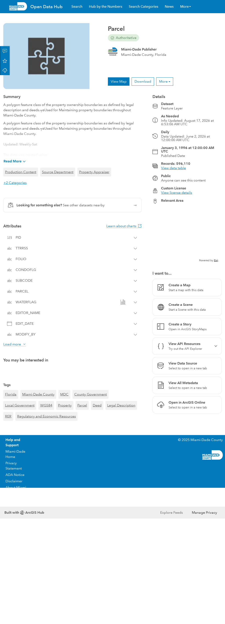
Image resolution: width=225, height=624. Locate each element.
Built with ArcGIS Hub (24, 512)
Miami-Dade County (38, 394)
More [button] (184, 6)
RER (8, 416)
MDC (64, 394)
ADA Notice (14, 475)
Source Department (57, 172)
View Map (119, 81)
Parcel (82, 405)
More (163, 81)
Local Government (19, 405)
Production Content (20, 172)
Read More (13, 161)
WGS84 (46, 405)
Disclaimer (13, 481)
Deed (97, 405)
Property (65, 405)
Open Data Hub (46, 6)
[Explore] (187, 234)
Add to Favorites (5, 60)
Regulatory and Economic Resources (46, 416)
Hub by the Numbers (105, 6)
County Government (90, 394)
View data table (173, 168)
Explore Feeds (171, 512)
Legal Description (121, 405)
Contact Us (14, 499)
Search (76, 6)
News (169, 6)
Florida (10, 394)
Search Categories (143, 6)
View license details (176, 192)
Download (5, 70)
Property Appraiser (94, 172)
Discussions (5, 51)
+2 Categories (15, 183)
